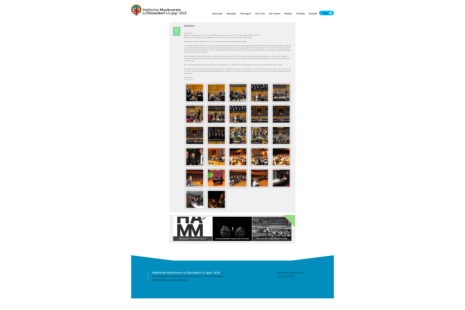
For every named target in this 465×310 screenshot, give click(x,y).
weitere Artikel (291, 219)
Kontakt (313, 13)
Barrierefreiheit (285, 276)
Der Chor (260, 13)
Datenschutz (296, 272)
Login (325, 13)
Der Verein (274, 13)
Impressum (283, 272)
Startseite (217, 13)
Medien (288, 13)
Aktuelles (231, 13)
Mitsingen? (245, 13)
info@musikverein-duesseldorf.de (169, 279)
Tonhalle (300, 13)
